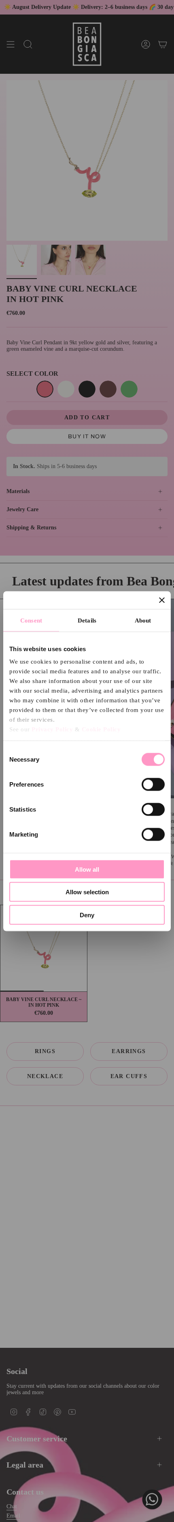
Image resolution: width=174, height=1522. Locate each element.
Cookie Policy (101, 729)
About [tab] (143, 620)
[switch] (153, 784)
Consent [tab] (31, 620)
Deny (87, 914)
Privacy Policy (52, 729)
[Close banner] (162, 600)
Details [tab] (87, 620)
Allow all (87, 869)
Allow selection (87, 892)
